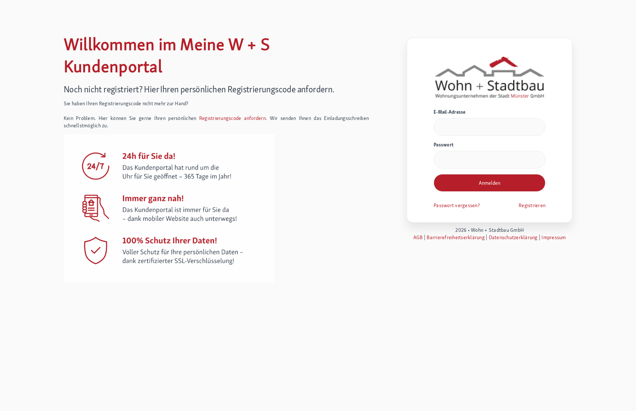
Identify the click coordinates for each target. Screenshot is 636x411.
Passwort (443, 145)
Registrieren (532, 205)
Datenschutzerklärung (513, 237)
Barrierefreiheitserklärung (456, 237)
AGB (418, 237)
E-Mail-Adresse (450, 112)
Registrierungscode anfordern (232, 118)
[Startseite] (489, 77)
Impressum (553, 237)
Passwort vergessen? (457, 205)
